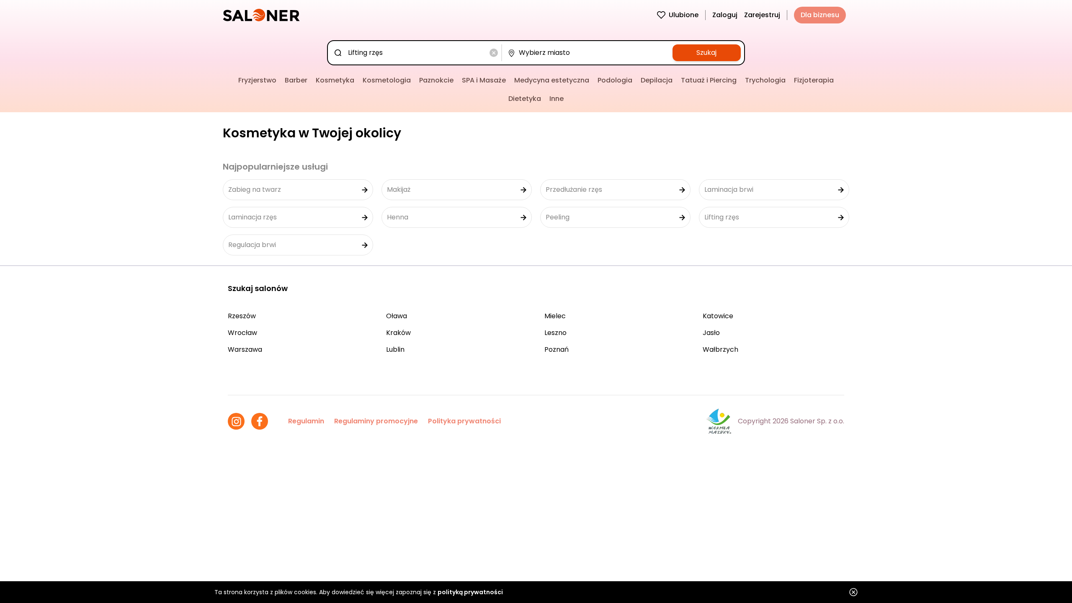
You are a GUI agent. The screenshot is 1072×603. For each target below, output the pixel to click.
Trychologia (765, 80)
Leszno (555, 333)
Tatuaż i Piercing (709, 80)
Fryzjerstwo (257, 80)
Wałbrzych (720, 349)
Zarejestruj (762, 15)
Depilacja (657, 80)
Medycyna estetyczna (551, 80)
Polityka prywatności (464, 421)
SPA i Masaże (484, 80)
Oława (396, 316)
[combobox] (416, 52)
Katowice (718, 316)
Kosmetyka (335, 80)
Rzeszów (242, 316)
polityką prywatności (470, 592)
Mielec (555, 316)
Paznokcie (436, 80)
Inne (556, 98)
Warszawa (245, 349)
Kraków (398, 333)
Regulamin (306, 421)
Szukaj (706, 52)
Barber (296, 80)
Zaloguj (724, 15)
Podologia (615, 80)
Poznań (556, 349)
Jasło (711, 333)
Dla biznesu (820, 15)
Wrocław (242, 333)
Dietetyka (524, 98)
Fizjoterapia (814, 80)
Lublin (395, 349)
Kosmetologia (387, 80)
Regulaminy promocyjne (376, 421)
